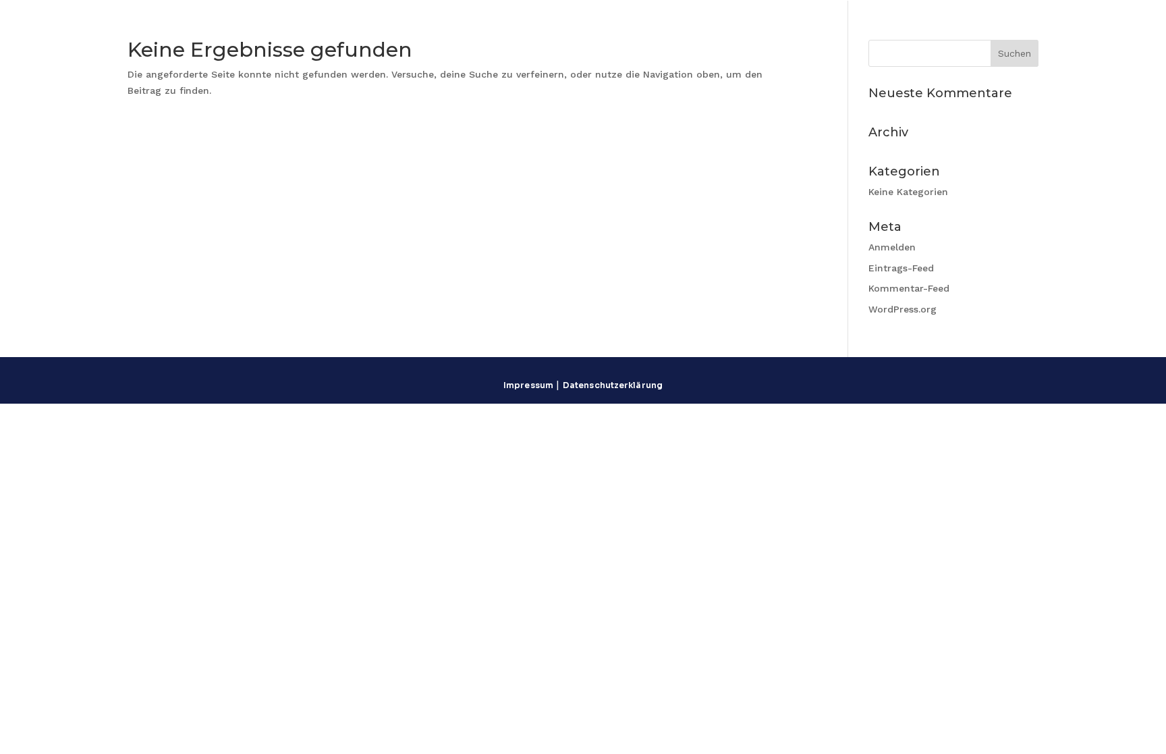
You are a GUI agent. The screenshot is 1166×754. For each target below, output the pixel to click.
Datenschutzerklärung (613, 385)
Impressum (528, 385)
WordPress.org (902, 309)
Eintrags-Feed (901, 268)
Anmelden (892, 247)
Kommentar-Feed (908, 288)
